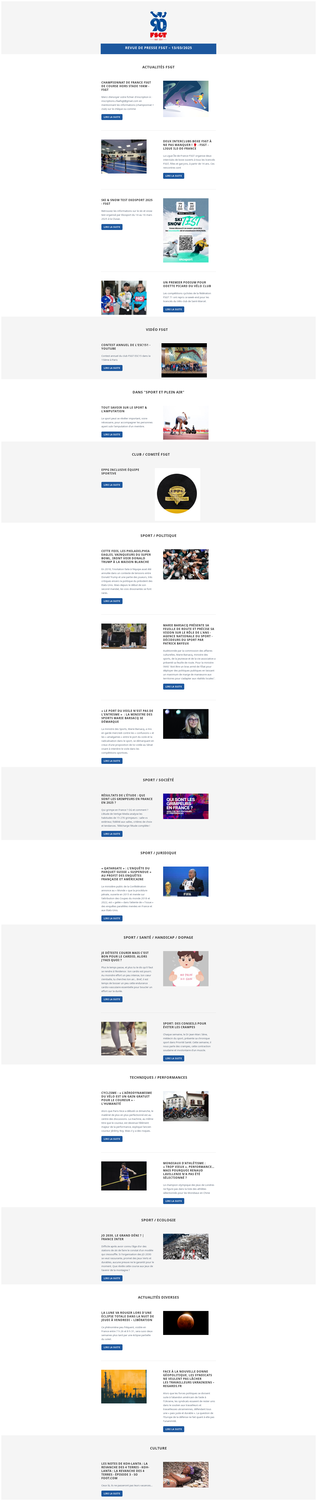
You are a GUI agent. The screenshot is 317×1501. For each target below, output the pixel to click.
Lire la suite (112, 117)
